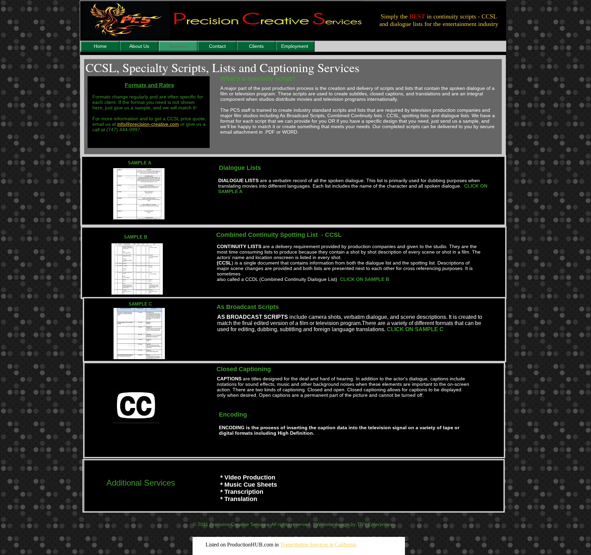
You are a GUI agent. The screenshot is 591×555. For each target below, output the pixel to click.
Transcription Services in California (318, 544)
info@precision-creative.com (148, 124)
